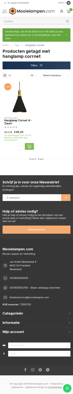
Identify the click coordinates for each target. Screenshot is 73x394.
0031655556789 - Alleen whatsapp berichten (35, 287)
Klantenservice (36, 229)
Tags (17, 45)
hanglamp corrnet (34, 45)
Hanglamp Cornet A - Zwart (18, 122)
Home (6, 45)
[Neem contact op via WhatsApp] (67, 388)
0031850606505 (19, 278)
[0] (68, 11)
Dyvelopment (55, 387)
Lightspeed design (34, 387)
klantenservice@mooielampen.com (29, 297)
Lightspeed (17, 387)
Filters (34, 65)
